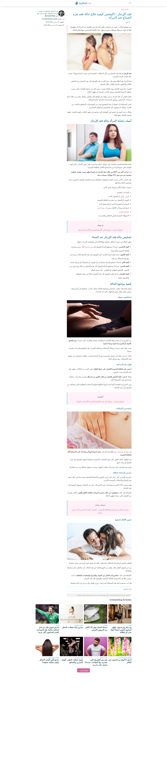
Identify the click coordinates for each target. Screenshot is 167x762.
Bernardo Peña (50, 16)
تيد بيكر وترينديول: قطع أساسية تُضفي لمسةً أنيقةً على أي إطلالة (121, 629)
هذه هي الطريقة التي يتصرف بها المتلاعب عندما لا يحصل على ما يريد (96, 662)
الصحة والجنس (124, 9)
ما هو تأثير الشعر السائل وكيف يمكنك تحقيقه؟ (49, 661)
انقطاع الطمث (124, 212)
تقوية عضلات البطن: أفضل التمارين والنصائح (72, 661)
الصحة (129, 625)
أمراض (57, 625)
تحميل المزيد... (83, 670)
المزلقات (120, 452)
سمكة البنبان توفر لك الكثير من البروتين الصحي (96, 628)
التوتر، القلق (124, 196)
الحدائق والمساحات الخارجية (124, 657)
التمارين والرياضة (79, 625)
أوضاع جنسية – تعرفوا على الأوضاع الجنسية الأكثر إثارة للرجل (100, 230)
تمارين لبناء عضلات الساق (72, 627)
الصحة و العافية (103, 657)
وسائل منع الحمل (103, 208)
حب (129, 9)
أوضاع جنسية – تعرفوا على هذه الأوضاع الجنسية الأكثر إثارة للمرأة (100, 401)
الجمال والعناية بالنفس (53, 657)
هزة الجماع (89, 247)
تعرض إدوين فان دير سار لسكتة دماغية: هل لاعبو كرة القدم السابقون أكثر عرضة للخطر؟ (48, 630)
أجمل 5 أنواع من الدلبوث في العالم (119, 661)
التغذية (105, 625)
